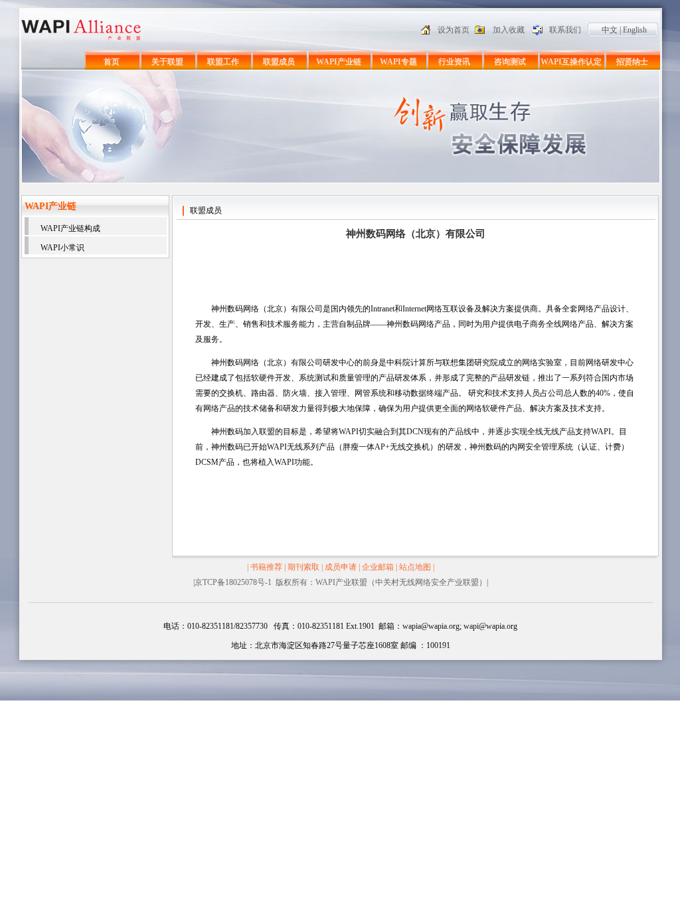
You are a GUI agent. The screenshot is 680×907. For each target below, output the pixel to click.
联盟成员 (279, 61)
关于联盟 (167, 61)
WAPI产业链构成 (70, 228)
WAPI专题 (398, 61)
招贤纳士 (632, 61)
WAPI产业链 (338, 61)
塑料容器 (76, 595)
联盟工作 (223, 61)
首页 (112, 61)
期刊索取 (303, 567)
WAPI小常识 (62, 247)
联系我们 (565, 30)
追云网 (135, 595)
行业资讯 (454, 61)
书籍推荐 (266, 567)
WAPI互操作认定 (571, 61)
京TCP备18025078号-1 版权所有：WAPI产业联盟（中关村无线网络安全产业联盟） (341, 582)
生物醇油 (108, 595)
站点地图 (415, 567)
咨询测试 (510, 61)
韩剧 (157, 595)
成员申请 (341, 567)
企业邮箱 (378, 567)
